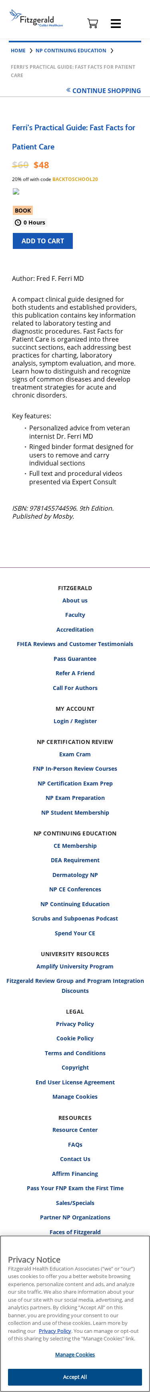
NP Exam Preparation (75, 797)
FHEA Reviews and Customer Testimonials (75, 644)
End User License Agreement (75, 1082)
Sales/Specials (75, 1203)
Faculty (75, 614)
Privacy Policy (75, 1024)
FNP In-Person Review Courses (75, 768)
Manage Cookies (75, 1097)
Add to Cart (43, 241)
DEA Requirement (75, 860)
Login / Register (75, 721)
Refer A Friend (75, 673)
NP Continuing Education (75, 904)
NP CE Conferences (75, 889)
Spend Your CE (75, 933)
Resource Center (75, 1129)
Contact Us (75, 1159)
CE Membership (75, 845)
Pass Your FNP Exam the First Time (75, 1188)
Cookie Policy (75, 1038)
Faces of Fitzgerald (75, 1232)
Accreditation (75, 629)
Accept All (74, 1376)
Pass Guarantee (75, 658)
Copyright (75, 1067)
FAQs (75, 1144)
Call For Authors (75, 688)
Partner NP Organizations (75, 1217)
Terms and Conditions (75, 1053)
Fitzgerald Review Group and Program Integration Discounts (75, 985)
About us (75, 600)
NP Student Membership (75, 812)
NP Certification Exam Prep (75, 783)
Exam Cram (75, 754)
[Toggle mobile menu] (115, 23)
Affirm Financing (75, 1173)
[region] (75, 1313)
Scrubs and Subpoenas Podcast (75, 918)
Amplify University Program (75, 966)
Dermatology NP (75, 875)
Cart (93, 23)
